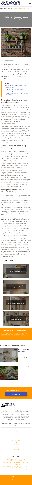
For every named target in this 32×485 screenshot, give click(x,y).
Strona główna (3, 8)
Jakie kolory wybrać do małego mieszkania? (16, 270)
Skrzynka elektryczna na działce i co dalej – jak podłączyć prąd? (16, 467)
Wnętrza (10, 8)
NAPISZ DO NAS (16, 394)
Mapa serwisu (16, 479)
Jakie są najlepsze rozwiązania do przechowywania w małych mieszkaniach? (16, 318)
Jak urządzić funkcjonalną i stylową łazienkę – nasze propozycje (15, 302)
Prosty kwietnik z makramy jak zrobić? (16, 470)
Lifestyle (16, 445)
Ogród (16, 447)
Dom (16, 442)
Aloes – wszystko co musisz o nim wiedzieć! (24, 368)
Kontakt (16, 431)
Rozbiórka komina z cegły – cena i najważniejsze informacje (16, 460)
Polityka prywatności (16, 476)
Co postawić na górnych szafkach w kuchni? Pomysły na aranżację (24, 350)
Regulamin (16, 482)
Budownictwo (16, 440)
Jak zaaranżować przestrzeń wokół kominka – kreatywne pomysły (16, 463)
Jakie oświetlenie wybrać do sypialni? (16, 286)
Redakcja (16, 429)
